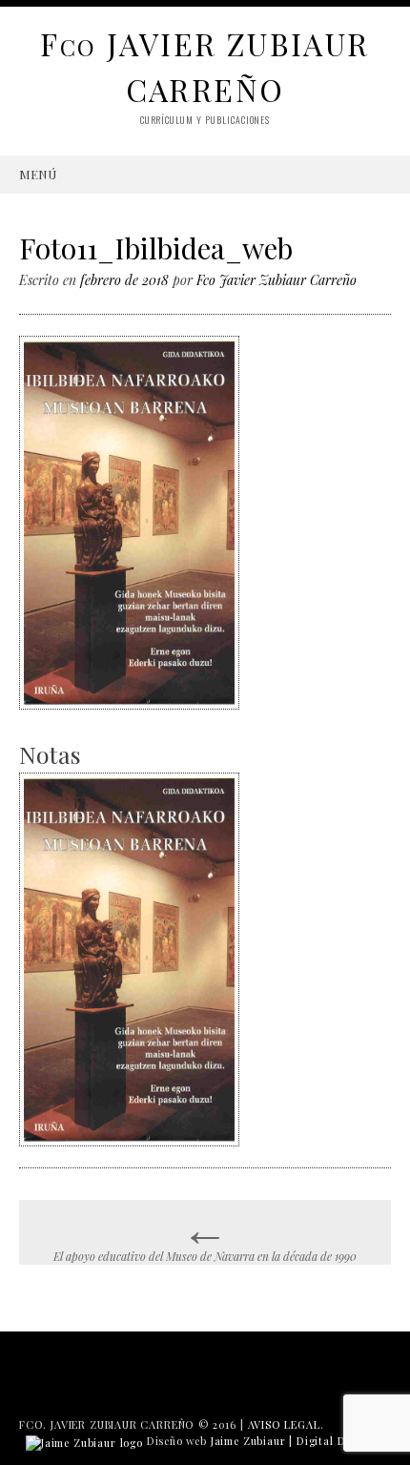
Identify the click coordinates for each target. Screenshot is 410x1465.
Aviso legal (284, 1424)
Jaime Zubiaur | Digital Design (292, 1441)
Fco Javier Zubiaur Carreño (276, 280)
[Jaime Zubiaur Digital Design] (84, 1441)
